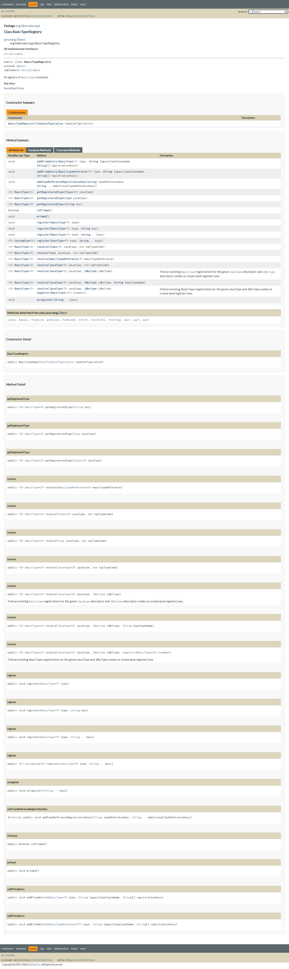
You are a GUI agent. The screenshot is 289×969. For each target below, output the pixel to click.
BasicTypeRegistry (21, 123)
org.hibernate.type (28, 25)
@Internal (15, 817)
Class (69, 192)
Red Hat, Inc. (34, 964)
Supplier (43, 292)
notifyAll (98, 319)
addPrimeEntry (47, 161)
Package (21, 4)
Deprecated (61, 4)
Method (47, 16)
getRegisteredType (50, 192)
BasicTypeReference (73, 171)
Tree (49, 4)
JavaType (56, 265)
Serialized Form (14, 88)
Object (21, 66)
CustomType (22, 240)
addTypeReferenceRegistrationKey (61, 181)
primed (41, 216)
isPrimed (43, 210)
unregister (45, 299)
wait (127, 319)
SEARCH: (242, 11)
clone (12, 319)
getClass (53, 319)
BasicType (66, 161)
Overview (7, 4)
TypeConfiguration (50, 123)
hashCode (69, 319)
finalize (37, 319)
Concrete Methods (68, 150)
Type (68, 198)
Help (83, 4)
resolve (42, 246)
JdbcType (90, 271)
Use (42, 4)
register (43, 222)
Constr (36, 16)
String (93, 161)
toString (114, 319)
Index (74, 4)
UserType (57, 240)
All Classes (8, 11)
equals (23, 319)
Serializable (13, 53)
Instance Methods (39, 150)
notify (83, 319)
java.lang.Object (14, 39)
